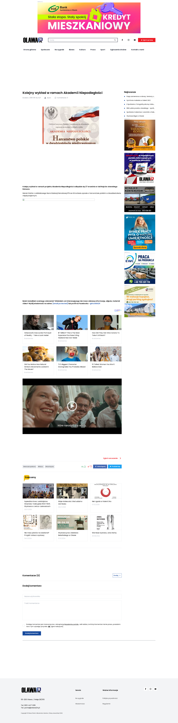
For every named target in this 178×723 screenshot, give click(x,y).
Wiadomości (80, 704)
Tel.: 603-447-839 (28, 705)
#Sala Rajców (50, 466)
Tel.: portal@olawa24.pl (30, 708)
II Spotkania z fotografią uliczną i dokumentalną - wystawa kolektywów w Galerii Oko (141, 104)
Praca (92, 49)
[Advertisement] (89, 71)
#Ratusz (40, 466)
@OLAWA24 (95, 303)
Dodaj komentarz (31, 633)
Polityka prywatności (110, 698)
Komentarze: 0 (62, 98)
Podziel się (116, 466)
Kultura (82, 49)
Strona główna (29, 49)
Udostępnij (101, 466)
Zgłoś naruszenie (110, 458)
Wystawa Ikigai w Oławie (135, 116)
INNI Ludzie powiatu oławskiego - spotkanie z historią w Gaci (141, 108)
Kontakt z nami (137, 49)
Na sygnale (59, 49)
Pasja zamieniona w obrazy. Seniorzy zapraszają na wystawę (141, 96)
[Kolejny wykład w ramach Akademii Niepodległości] (72, 125)
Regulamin (106, 704)
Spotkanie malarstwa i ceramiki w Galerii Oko (141, 112)
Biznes (71, 49)
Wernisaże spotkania (29, 466)
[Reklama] (89, 17)
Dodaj (116, 575)
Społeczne (45, 49)
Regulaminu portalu (71, 624)
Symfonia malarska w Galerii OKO (138, 100)
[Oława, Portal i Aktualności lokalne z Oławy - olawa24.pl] (33, 40)
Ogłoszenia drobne (118, 49)
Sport (102, 49)
